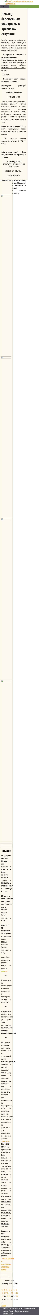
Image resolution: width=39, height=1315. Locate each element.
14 (12, 1293)
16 (17, 1293)
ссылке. (4, 971)
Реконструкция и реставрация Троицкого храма (7, 1264)
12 (7, 1293)
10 (2, 1293)
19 (7, 1296)
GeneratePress (8, 1314)
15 (14, 1293)
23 (17, 1296)
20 (10, 1296)
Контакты (5, 1141)
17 (2, 1296)
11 (5, 1293)
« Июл (3, 1306)
